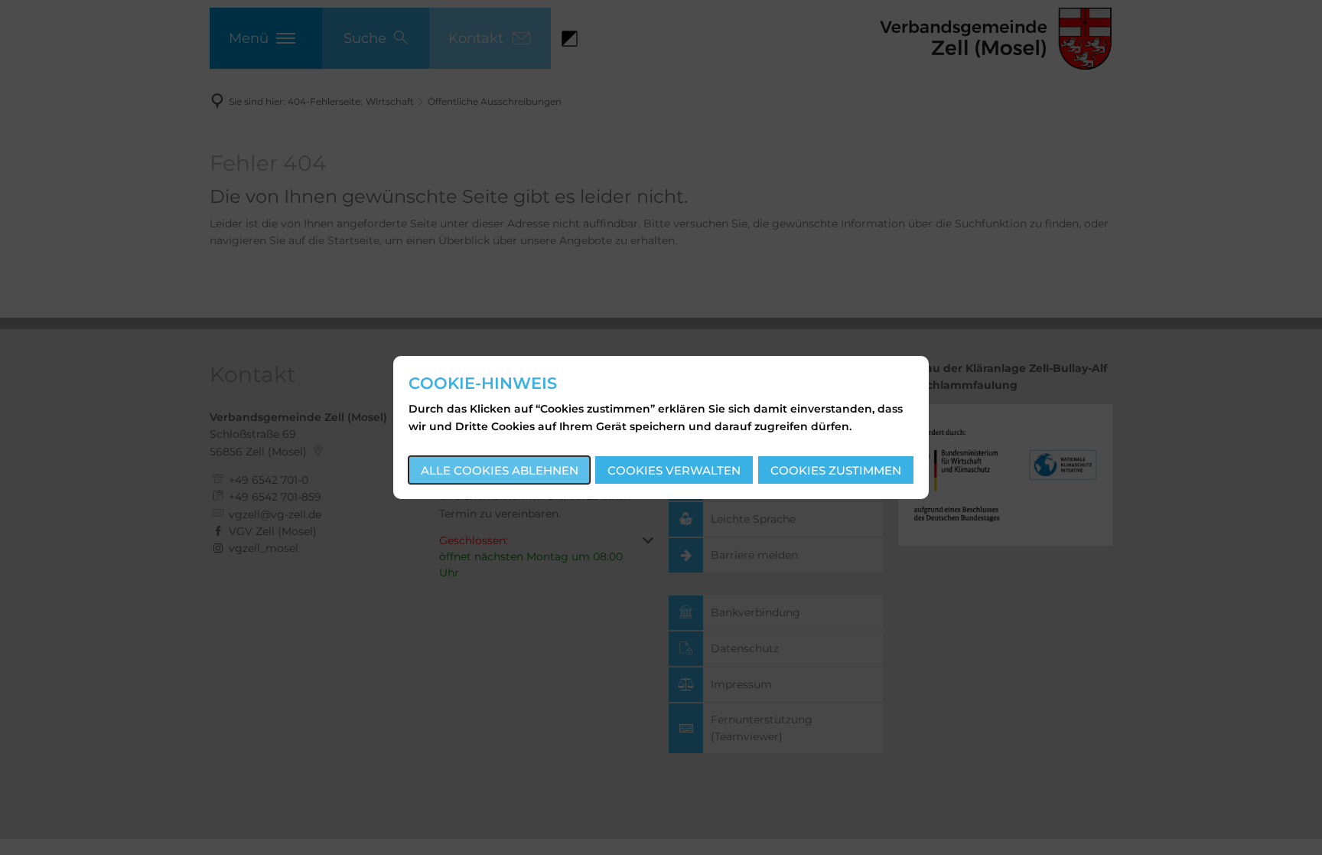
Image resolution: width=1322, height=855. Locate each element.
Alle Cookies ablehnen (499, 470)
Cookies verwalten (674, 470)
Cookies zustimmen (835, 470)
